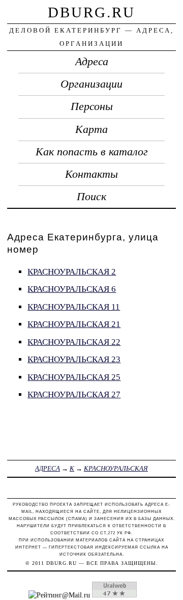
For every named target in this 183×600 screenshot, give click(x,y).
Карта (91, 129)
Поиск (91, 196)
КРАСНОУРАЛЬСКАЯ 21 (73, 324)
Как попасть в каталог (92, 152)
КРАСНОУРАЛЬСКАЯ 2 (71, 272)
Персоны (92, 106)
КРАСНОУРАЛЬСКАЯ (116, 468)
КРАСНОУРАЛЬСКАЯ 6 (71, 289)
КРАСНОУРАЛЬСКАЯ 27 (73, 394)
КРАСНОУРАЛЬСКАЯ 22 (73, 342)
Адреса (91, 62)
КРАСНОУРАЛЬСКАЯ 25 (73, 377)
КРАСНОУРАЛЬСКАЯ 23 (73, 359)
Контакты (91, 174)
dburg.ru (91, 12)
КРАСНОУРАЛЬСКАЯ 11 (73, 307)
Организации (91, 84)
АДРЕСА (47, 468)
